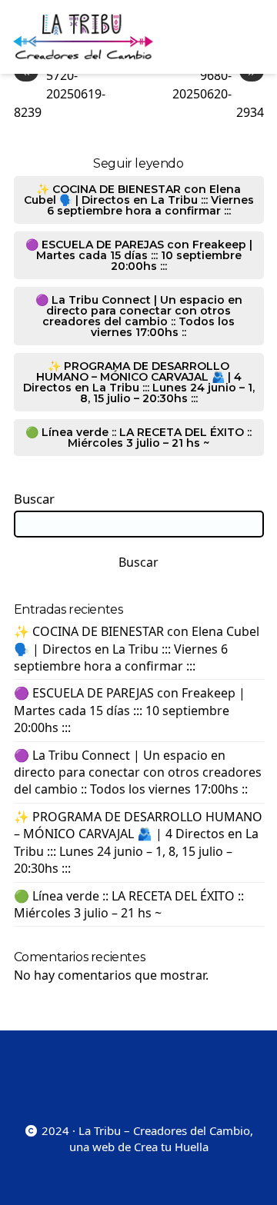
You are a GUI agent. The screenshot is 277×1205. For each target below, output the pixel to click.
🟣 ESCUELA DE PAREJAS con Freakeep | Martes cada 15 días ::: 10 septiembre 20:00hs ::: (138, 255)
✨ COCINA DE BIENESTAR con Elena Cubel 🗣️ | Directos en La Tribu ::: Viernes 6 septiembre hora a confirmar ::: (139, 200)
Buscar (34, 499)
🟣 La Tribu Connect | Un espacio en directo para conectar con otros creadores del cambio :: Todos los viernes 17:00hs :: (138, 316)
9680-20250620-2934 (218, 93)
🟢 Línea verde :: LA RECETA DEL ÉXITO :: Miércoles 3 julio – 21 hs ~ (138, 437)
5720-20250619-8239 (59, 93)
